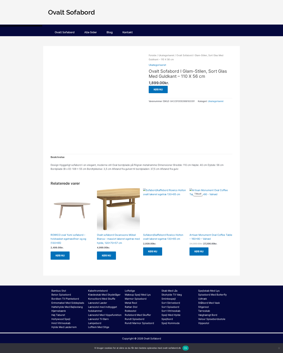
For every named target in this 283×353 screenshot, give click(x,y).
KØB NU (158, 89)
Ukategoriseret (166, 55)
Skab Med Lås (169, 290)
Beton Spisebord (61, 294)
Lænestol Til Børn (98, 319)
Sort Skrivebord (170, 302)
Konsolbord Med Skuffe (101, 298)
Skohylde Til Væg (171, 294)
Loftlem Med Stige (98, 327)
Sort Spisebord (170, 306)
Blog (110, 32)
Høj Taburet (58, 314)
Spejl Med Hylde (170, 314)
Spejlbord (167, 319)
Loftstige (130, 290)
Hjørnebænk (58, 310)
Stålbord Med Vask (209, 302)
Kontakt (128, 32)
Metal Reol (131, 302)
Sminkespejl (168, 298)
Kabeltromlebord (98, 290)
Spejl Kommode (170, 323)
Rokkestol (130, 310)
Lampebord (94, 323)
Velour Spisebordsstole (211, 319)
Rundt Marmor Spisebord (139, 323)
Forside (152, 55)
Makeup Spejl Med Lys (138, 294)
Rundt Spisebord (134, 319)
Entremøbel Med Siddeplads (67, 302)
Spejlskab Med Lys (209, 290)
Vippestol (203, 323)
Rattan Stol (131, 306)
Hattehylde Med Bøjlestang (67, 306)
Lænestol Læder (97, 302)
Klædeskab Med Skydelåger (104, 294)
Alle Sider (90, 32)
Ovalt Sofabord (65, 32)
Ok (185, 348)
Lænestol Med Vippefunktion (105, 314)
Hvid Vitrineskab (60, 323)
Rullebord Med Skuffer (138, 314)
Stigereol (203, 306)
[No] (279, 348)
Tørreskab (204, 310)
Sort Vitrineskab (170, 310)
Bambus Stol (58, 290)
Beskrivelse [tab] (58, 157)
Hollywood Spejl (60, 319)
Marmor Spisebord (135, 298)
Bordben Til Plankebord (65, 298)
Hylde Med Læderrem (64, 327)
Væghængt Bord (207, 314)
